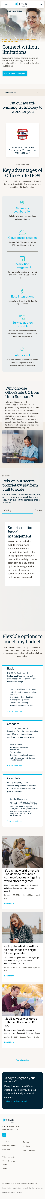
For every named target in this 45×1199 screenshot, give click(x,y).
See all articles (22, 1060)
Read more (9, 903)
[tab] (17, 510)
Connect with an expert (14, 73)
